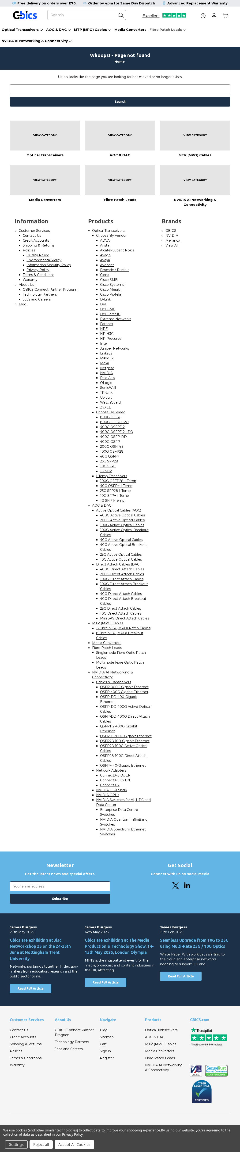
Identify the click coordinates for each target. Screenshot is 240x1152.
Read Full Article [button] (31, 988)
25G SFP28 (109, 461)
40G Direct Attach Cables (121, 594)
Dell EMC (107, 309)
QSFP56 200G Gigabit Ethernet (126, 736)
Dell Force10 (110, 314)
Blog (22, 304)
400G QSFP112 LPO (116, 432)
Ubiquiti (106, 397)
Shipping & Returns (38, 245)
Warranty (30, 280)
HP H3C (106, 334)
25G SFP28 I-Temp (115, 491)
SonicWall (108, 388)
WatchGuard (110, 402)
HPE (104, 329)
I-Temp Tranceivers (111, 476)
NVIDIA (106, 373)
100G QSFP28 (112, 451)
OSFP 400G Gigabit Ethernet (124, 692)
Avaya (105, 260)
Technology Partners (40, 294)
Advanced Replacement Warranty (197, 3)
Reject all (41, 1144)
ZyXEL (105, 407)
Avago (105, 255)
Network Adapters (111, 770)
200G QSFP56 (111, 446)
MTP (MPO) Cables (90, 30)
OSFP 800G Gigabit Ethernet (124, 687)
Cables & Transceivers (113, 682)
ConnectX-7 (110, 785)
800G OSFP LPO (114, 422)
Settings (16, 1144)
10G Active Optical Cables (121, 559)
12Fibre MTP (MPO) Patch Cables (123, 628)
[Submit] (121, 15)
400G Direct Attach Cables (122, 569)
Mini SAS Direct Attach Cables (124, 618)
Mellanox (172, 240)
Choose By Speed (110, 412)
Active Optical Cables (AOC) (118, 510)
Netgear (107, 368)
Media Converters (130, 30)
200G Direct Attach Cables (122, 574)
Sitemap (107, 1037)
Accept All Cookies (74, 1144)
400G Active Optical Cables (122, 515)
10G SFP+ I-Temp (114, 496)
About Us (26, 285)
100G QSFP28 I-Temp (118, 481)
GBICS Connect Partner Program (50, 289)
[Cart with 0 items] (225, 15)
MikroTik (106, 358)
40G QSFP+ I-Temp (116, 486)
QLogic (106, 383)
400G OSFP (110, 442)
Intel (104, 343)
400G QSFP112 (112, 427)
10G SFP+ (108, 466)
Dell (103, 304)
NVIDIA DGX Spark (111, 790)
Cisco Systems (112, 285)
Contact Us (32, 235)
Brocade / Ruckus (114, 270)
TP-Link (106, 392)
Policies (29, 250)
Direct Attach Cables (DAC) (118, 564)
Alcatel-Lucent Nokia (117, 250)
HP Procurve (110, 338)
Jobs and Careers (37, 299)
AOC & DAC (56, 30)
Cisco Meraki (110, 289)
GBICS (170, 231)
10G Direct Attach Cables (120, 613)
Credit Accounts (36, 240)
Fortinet (106, 324)
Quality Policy (37, 255)
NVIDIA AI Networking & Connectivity (35, 41)
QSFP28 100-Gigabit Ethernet (125, 741)
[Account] (214, 15)
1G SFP (106, 471)
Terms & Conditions (38, 275)
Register (107, 1058)
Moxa (104, 363)
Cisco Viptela (110, 294)
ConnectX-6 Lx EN (115, 780)
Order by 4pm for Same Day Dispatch (121, 3)
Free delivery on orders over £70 (46, 3)
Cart (103, 1044)
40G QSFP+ (110, 456)
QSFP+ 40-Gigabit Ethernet (123, 765)
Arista (104, 245)
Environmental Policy (43, 260)
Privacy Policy (37, 270)
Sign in (105, 1051)
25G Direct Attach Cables (120, 608)
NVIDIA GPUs (107, 795)
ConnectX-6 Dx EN (115, 775)
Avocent (107, 265)
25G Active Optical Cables (121, 554)
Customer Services (34, 231)
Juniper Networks (114, 348)
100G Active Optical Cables (122, 525)
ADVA (105, 240)
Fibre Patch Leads (166, 30)
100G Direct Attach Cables (121, 579)
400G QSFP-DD (113, 437)
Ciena (104, 275)
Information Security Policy (48, 265)
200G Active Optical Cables (122, 520)
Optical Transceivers (20, 30)
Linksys (106, 353)
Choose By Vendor (111, 235)
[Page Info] (203, 15)
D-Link (105, 299)
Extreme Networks (115, 319)
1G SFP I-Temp (112, 500)
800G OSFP (110, 417)
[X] (175, 885)
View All (171, 245)
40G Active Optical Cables (121, 540)
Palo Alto (107, 378)
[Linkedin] (187, 885)
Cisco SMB (109, 280)
